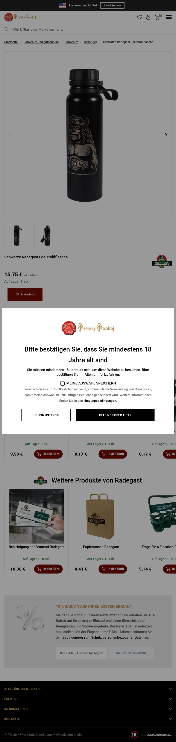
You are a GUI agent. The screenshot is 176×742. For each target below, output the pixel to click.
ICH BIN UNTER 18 (46, 415)
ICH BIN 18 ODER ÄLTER (115, 415)
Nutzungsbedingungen (100, 401)
